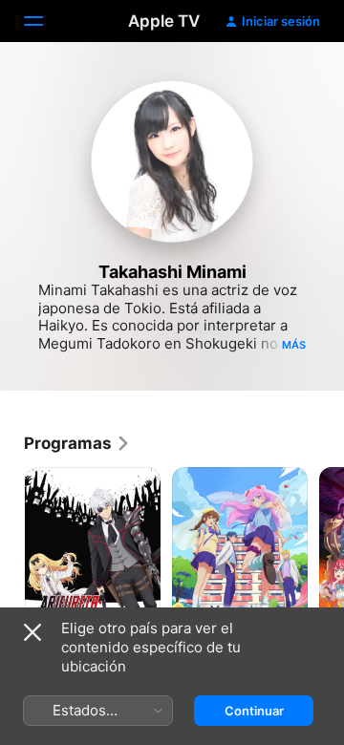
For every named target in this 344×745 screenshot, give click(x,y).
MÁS (294, 344)
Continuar (254, 710)
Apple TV (164, 21)
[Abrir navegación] (45, 21)
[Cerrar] (32, 632)
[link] (77, 443)
